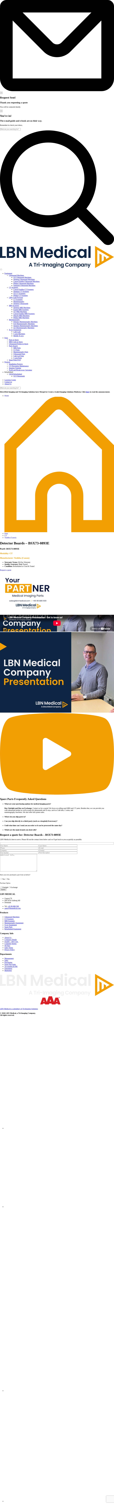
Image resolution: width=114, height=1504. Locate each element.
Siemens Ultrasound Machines (24, 279)
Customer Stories (10, 944)
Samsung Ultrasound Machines (24, 285)
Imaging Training (15, 368)
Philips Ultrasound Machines (23, 283)
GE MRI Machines (20, 312)
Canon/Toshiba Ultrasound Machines (26, 281)
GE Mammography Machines (23, 328)
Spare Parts (8, 927)
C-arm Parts (17, 358)
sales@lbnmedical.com (12, 908)
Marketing (8, 970)
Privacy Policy (9, 950)
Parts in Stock (14, 340)
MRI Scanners (14, 306)
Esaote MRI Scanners (21, 310)
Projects (7, 362)
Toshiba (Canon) (10, 538)
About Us (7, 384)
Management (9, 958)
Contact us (8, 382)
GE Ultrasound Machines (22, 277)
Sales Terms (8, 948)
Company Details (10, 940)
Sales (6, 960)
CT (5, 536)
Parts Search (13, 346)
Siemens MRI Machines (21, 308)
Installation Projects (16, 364)
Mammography (18, 302)
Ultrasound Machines (16, 275)
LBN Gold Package (16, 297)
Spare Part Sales (10, 964)
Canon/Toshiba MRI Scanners (24, 314)
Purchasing (8, 962)
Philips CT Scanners (20, 295)
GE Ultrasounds (19, 376)
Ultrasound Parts (19, 354)
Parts (6, 338)
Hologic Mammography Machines (25, 322)
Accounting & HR (10, 966)
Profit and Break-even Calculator (20, 370)
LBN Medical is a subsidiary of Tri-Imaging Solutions (19, 1009)
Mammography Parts (20, 352)
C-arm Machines (19, 334)
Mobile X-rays (18, 336)
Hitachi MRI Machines (21, 316)
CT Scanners (13, 287)
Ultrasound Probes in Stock (18, 344)
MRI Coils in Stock (16, 342)
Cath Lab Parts (18, 356)
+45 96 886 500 (13, 906)
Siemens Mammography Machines (25, 326)
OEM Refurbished (15, 374)
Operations (8, 968)
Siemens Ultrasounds (20, 304)
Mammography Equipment (13, 923)
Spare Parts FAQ (15, 360)
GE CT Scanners (19, 293)
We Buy (7, 946)
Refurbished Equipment (12, 929)
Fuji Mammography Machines (24, 324)
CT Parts (16, 350)
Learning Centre (10, 380)
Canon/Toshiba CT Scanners (23, 289)
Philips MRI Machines (21, 318)
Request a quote (5, 570)
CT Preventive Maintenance (19, 366)
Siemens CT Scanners (21, 291)
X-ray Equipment (15, 330)
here (87, 392)
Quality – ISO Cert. (11, 942)
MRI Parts (17, 348)
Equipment (8, 273)
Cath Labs (17, 332)
